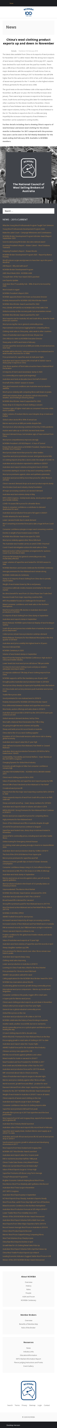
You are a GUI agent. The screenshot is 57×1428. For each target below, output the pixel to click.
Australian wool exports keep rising (16, 957)
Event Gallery (28, 1366)
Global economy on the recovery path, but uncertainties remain (27, 311)
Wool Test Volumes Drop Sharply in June (18, 1238)
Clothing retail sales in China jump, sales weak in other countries (27, 331)
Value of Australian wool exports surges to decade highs (24, 1076)
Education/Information (28, 1355)
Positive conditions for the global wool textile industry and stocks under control (27, 936)
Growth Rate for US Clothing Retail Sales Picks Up (21, 1245)
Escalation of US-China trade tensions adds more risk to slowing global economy (27, 737)
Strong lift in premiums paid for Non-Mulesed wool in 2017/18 (26, 904)
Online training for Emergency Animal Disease (20, 842)
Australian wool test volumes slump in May (19, 494)
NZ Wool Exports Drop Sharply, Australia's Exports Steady (25, 1198)
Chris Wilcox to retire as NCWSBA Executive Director (22, 339)
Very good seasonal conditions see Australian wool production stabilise (27, 387)
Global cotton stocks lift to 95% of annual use (20, 420)
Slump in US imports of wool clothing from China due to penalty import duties (27, 580)
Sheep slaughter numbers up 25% (16, 948)
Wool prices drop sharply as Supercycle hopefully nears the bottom (28, 685)
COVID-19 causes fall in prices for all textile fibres (21, 504)
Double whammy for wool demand (16, 516)
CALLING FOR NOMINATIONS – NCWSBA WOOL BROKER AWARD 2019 (27, 773)
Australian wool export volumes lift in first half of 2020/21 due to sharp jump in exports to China (27, 362)
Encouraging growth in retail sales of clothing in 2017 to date (25, 1040)
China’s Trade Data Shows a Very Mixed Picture (20, 1162)
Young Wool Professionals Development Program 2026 (24, 229)
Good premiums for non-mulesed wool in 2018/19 (22, 698)
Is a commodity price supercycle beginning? (19, 376)
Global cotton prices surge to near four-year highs (22, 1006)
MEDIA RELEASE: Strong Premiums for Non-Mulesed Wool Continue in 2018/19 (28, 811)
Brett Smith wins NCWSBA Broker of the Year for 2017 (23, 1066)
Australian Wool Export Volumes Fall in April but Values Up (25, 1249)
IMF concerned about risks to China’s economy (20, 1073)
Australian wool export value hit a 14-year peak (20, 1155)
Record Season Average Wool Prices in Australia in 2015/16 (25, 1227)
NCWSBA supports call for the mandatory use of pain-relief (25, 678)
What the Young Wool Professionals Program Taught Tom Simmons (28, 225)
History (28, 1286)
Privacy (24, 1405)
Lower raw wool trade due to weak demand (19, 520)
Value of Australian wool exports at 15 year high (21, 940)
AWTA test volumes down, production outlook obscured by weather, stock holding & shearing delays (25, 397)
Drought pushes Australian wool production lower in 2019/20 (26, 682)
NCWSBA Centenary (28, 1300)
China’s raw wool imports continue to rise (18, 931)
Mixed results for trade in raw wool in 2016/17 (20, 1058)
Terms (17, 1405)
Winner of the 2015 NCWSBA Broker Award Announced (23, 1260)
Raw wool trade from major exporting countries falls (22, 597)
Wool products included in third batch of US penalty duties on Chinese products (26, 885)
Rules (29, 1289)
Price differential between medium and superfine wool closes (26, 705)
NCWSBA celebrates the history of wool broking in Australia (25, 1020)
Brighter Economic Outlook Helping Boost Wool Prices (23, 1180)
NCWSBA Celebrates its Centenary (16, 575)
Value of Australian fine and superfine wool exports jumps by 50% (28, 781)
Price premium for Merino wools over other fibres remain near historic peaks (27, 952)
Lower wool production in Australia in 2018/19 (20, 964)
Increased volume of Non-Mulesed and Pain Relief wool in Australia (28, 924)
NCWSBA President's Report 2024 (15, 293)
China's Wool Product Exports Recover (17, 1231)
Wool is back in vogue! (11, 290)
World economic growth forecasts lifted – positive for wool (25, 1084)
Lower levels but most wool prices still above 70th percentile (26, 663)
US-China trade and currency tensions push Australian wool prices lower (28, 690)
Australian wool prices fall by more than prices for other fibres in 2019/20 (27, 479)
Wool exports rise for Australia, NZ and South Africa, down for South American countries (28, 320)
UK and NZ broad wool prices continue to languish (22, 827)
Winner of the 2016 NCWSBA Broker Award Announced (23, 1217)
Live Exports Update (10, 280)
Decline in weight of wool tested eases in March (21, 533)
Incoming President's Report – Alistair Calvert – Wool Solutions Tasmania (26, 246)
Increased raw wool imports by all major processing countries (26, 920)
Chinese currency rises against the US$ (17, 1051)
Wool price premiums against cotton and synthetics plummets (26, 474)
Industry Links (28, 1352)
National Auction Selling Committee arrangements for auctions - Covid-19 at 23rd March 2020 (27, 552)
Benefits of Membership (28, 1324)
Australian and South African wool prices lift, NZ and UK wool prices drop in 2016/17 (28, 1138)
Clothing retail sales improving (14, 960)
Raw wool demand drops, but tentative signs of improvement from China (28, 435)
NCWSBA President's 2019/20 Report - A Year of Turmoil (24, 443)
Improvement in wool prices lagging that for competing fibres (26, 328)
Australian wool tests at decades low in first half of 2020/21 (25, 379)
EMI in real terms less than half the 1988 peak (20, 1159)
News (28, 1348)
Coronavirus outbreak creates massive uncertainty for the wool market (27, 589)
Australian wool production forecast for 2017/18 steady (24, 1069)
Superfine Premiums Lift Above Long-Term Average (22, 1173)
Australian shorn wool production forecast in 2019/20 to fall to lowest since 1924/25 (26, 752)
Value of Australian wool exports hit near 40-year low (23, 335)
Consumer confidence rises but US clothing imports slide (24, 1105)
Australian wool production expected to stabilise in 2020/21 (25, 463)
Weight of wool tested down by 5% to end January (22, 584)
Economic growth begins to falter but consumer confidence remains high (25, 767)
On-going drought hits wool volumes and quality (21, 726)
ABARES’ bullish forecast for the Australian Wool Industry (24, 1048)
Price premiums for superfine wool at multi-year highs (23, 357)
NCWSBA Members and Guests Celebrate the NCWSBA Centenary (28, 568)
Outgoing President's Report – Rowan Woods (20, 251)
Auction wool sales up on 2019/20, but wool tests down (23, 431)
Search (10, 1405)
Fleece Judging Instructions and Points (28, 1362)
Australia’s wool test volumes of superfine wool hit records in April (28, 944)
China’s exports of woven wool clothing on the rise (22, 1098)
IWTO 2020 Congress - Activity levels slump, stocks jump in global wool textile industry (27, 499)
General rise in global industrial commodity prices (22, 1009)
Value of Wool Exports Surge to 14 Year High (19, 1170)
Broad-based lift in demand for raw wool (18, 900)
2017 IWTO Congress (11, 1191)
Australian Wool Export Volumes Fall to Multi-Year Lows (23, 1220)
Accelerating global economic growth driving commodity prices (27, 986)
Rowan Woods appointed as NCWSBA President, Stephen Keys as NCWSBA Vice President (27, 448)
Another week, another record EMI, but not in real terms (24, 1024)
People (28, 1293)
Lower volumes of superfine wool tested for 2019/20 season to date (27, 563)
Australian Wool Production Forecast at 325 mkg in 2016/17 (25, 1209)
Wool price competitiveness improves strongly (20, 440)
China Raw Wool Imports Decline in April (18, 1242)
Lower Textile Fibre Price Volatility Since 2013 (20, 1213)
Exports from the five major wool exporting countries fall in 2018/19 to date (28, 793)
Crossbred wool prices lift (12, 788)
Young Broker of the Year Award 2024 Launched (21, 277)
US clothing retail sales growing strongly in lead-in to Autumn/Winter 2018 (28, 846)
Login (40, 1405)
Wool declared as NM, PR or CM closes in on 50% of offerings (26, 871)
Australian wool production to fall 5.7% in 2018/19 (21, 897)
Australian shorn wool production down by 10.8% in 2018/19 (25, 851)
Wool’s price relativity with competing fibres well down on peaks (27, 392)
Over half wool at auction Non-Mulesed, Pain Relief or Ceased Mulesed (26, 747)
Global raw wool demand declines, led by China (21, 718)
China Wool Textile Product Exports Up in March (21, 1253)
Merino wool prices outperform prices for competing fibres (25, 816)
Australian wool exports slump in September (20, 619)
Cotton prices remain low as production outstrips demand (25, 634)
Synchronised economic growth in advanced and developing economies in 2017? (26, 1143)
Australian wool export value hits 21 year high (20, 742)
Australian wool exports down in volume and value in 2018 (25, 807)
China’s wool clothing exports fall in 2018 (18, 777)
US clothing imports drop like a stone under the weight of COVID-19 (28, 460)
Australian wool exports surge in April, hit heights (21, 1102)
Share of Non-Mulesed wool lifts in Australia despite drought (26, 823)
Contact (47, 1405)
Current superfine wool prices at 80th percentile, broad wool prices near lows (28, 347)
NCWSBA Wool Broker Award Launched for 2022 (21, 304)
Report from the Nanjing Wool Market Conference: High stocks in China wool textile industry (27, 659)
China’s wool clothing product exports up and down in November (27, 1002)
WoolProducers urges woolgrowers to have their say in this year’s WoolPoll (27, 261)
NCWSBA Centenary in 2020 (13, 651)
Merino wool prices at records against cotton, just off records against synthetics (26, 879)
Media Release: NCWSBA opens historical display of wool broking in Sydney (28, 624)
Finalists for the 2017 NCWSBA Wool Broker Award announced (26, 1091)
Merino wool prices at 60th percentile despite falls (22, 423)
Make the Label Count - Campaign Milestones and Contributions (27, 233)
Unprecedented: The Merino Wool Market (19, 889)
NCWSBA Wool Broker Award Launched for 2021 (21, 315)
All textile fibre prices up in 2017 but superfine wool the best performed (26, 1114)
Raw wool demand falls (11, 647)
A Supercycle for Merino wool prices (16, 999)
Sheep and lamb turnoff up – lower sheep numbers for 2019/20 (27, 803)
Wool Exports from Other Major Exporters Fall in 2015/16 (24, 1224)
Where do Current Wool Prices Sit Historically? (20, 1166)
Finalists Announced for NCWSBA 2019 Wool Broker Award (25, 702)
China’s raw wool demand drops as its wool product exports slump (28, 484)
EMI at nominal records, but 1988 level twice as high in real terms (27, 927)
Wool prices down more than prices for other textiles (23, 453)
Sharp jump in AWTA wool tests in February (19, 342)
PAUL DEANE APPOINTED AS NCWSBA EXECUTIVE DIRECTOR (25, 308)
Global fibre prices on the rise (14, 1013)
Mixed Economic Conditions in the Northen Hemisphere (24, 1206)
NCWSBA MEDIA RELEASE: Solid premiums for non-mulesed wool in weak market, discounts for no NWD (28, 352)
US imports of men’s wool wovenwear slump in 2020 (22, 372)
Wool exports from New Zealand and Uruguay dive (22, 1148)
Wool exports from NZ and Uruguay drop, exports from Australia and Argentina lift (27, 1119)
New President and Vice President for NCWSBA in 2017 (23, 1062)
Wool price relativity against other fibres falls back (22, 540)
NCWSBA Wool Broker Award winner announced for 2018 (24, 893)
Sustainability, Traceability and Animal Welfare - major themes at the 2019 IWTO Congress (27, 758)
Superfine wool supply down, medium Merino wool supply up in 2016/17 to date (27, 1132)
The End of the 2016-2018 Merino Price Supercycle (22, 854)
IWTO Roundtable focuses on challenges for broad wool (24, 601)
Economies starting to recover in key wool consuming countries (27, 471)
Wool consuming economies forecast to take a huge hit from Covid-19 (28, 525)
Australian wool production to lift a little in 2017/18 (22, 1017)
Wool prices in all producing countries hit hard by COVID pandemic (28, 427)
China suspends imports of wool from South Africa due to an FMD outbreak (27, 798)
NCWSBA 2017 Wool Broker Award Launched (20, 1151)
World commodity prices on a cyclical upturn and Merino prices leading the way (27, 1028)
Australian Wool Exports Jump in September (19, 1195)
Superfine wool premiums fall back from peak (20, 1109)
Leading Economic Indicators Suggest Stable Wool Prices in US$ (27, 1256)
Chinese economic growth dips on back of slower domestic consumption (25, 863)
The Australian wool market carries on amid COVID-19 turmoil (26, 544)
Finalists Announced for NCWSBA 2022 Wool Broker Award (25, 300)
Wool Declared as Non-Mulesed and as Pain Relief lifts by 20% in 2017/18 (27, 908)
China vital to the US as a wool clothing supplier (20, 733)
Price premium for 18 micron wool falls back (19, 971)
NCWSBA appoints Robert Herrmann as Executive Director (25, 297)
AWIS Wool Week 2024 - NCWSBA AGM (17, 273)
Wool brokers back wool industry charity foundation (22, 487)
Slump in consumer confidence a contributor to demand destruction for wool (24, 508)
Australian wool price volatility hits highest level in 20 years (25, 643)
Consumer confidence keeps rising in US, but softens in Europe (27, 867)
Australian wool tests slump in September (18, 874)
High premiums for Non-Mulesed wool (17, 820)
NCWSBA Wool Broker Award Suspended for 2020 (22, 401)
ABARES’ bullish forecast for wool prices (18, 917)
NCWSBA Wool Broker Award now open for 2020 (21, 537)
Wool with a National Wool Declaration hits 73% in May (23, 722)
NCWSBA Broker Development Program (18, 270)
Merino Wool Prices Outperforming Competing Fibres (23, 1235)
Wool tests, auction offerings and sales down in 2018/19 (24, 709)
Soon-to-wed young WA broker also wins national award (24, 242)
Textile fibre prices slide (12, 695)
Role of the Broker (28, 1328)
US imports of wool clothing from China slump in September (25, 616)
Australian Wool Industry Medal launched (18, 1124)
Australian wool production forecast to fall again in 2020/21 (25, 513)
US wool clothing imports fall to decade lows (19, 1033)
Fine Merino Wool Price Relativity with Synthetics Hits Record (25, 1184)
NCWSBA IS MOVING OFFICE (13, 913)
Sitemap (32, 1405)
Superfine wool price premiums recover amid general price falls (27, 456)
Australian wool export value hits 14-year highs (20, 1044)
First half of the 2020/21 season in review (18, 383)
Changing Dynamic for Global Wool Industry (19, 763)
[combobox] (28, 211)
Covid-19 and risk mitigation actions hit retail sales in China (25, 547)
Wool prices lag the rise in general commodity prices (23, 324)
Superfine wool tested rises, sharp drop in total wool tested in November (26, 831)
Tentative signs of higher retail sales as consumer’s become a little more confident (28, 409)
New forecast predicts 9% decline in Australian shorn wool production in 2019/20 (25, 611)
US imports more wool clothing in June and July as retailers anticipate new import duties (25, 668)
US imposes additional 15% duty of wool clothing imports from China (26, 674)
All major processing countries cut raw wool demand (23, 491)
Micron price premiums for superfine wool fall (20, 858)
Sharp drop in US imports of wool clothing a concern (22, 405)
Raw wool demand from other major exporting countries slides (27, 1087)
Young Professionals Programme (15, 1177)
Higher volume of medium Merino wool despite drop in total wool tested (28, 415)
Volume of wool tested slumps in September (20, 654)
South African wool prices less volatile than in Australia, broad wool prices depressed (28, 629)
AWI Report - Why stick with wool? (15, 266)
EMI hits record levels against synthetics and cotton (22, 1055)
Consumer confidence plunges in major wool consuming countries (28, 529)
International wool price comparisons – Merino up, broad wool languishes (26, 990)
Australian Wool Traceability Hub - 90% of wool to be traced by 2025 (26, 285)
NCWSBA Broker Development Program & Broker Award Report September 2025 (27, 237)
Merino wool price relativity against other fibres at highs (24, 1080)
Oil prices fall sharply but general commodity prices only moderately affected (24, 558)
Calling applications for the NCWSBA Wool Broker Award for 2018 (27, 978)
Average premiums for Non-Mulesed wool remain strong (24, 571)
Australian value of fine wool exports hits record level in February (27, 1127)
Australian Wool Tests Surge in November (18, 1188)
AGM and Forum (28, 1297)
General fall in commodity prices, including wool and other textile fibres (27, 837)
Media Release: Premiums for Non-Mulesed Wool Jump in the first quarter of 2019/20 (28, 639)
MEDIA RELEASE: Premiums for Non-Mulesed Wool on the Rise (26, 1037)
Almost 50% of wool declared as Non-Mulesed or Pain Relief (26, 785)
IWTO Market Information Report (28, 1359)
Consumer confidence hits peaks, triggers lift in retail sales (25, 995)
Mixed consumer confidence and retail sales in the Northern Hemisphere (26, 605)
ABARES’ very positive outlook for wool (17, 975)
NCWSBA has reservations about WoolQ (18, 982)
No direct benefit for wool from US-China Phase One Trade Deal (27, 594)
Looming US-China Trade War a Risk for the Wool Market (24, 968)
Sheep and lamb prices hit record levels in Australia (22, 729)
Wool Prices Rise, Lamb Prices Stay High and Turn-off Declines (26, 1202)
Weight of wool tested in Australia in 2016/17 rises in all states (26, 1094)
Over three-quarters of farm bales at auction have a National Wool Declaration (28, 367)
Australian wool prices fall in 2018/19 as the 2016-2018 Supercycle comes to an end (28, 714)
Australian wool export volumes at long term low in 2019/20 (25, 467)
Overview (28, 1282)
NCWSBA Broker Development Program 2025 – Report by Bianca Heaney (27, 256)
